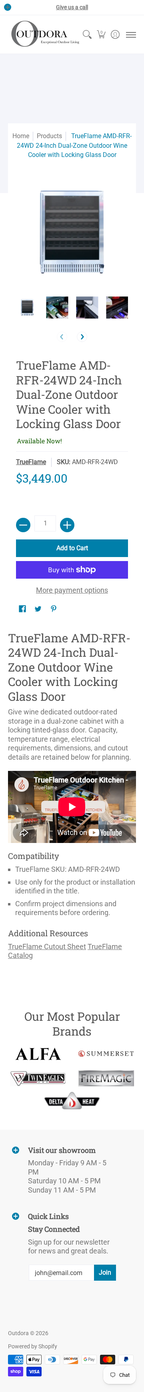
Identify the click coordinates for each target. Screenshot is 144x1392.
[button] (101, 34)
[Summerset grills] (106, 1053)
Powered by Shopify (32, 1346)
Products (49, 136)
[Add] (67, 525)
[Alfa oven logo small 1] (38, 1054)
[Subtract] (23, 525)
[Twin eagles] (38, 1078)
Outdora (18, 1333)
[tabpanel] (72, 798)
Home (20, 136)
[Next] (82, 337)
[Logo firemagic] (106, 1078)
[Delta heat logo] (72, 1100)
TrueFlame (31, 462)
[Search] (87, 34)
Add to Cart (72, 548)
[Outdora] (44, 34)
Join (105, 1272)
